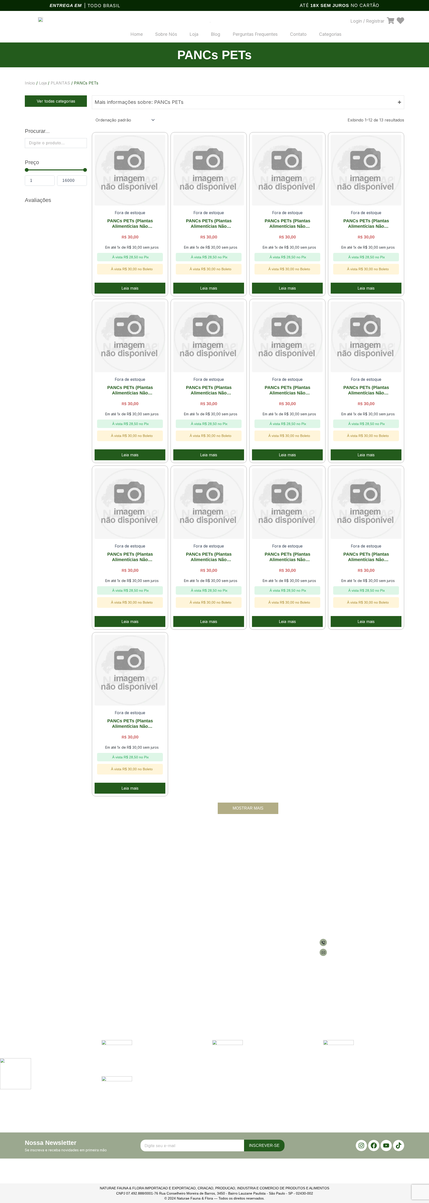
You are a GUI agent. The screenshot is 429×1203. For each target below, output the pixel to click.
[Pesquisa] (204, 21)
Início (30, 82)
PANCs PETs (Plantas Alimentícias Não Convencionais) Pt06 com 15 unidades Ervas (366, 390)
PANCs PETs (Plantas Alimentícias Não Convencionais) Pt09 (209, 557)
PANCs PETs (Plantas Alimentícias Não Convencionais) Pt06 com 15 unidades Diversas (287, 390)
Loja (193, 34)
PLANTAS (60, 82)
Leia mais (130, 288)
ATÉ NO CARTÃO (339, 5)
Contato (298, 34)
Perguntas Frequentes (255, 34)
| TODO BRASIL (102, 5)
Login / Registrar (367, 21)
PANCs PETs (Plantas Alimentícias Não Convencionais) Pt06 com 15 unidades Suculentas (130, 557)
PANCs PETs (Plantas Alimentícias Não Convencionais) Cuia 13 (130, 390)
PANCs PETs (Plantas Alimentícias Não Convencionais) (130, 223)
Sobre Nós (166, 34)
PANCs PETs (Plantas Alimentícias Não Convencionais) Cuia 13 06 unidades (208, 390)
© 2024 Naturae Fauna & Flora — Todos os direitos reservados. (214, 1198)
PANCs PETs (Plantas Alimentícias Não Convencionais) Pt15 (366, 557)
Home (136, 34)
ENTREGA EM (66, 5)
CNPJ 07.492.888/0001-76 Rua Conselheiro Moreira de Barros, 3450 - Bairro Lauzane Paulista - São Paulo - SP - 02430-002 (214, 1193)
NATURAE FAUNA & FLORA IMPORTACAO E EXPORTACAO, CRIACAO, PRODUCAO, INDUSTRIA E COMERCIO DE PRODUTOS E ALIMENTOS (214, 1188)
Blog (215, 34)
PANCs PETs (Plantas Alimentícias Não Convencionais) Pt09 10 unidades (287, 557)
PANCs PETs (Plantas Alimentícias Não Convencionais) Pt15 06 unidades (130, 723)
